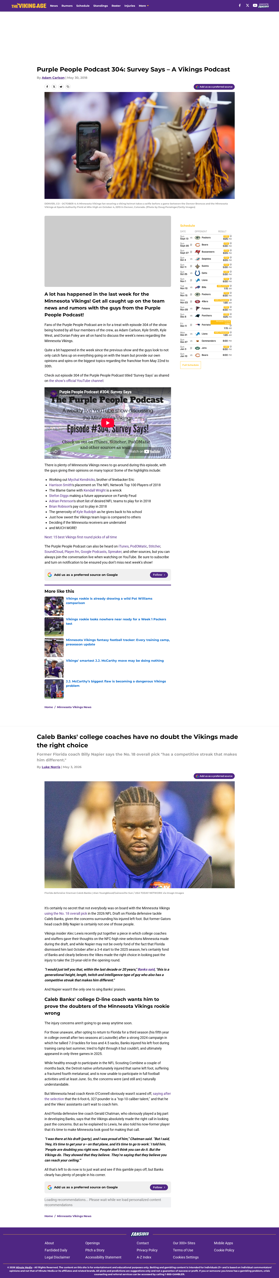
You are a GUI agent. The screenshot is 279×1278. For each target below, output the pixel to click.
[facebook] (240, 5)
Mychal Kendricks (81, 480)
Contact (143, 1243)
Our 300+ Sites (184, 1243)
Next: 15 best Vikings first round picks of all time (80, 537)
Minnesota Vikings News (74, 707)
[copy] (68, 86)
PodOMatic (138, 546)
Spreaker (115, 552)
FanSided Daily (56, 1250)
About (49, 1243)
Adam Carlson (53, 78)
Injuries (129, 5)
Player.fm (72, 552)
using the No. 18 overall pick (65, 913)
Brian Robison (59, 506)
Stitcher (154, 546)
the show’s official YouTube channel (76, 381)
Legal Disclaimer (57, 1257)
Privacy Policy (147, 1250)
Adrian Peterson (61, 501)
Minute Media (24, 1267)
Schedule (83, 5)
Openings (92, 1243)
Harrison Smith (60, 485)
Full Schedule (190, 365)
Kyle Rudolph (86, 512)
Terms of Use (183, 1250)
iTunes (124, 546)
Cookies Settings (186, 1257)
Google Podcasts (93, 552)
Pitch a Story (95, 1250)
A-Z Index (144, 1257)
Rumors (67, 5)
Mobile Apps (223, 1243)
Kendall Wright (95, 490)
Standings (100, 5)
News (54, 5)
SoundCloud (53, 552)
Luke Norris (51, 767)
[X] (247, 5)
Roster (116, 5)
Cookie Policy (224, 1250)
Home (48, 707)
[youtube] (255, 5)
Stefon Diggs (59, 496)
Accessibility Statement (103, 1257)
